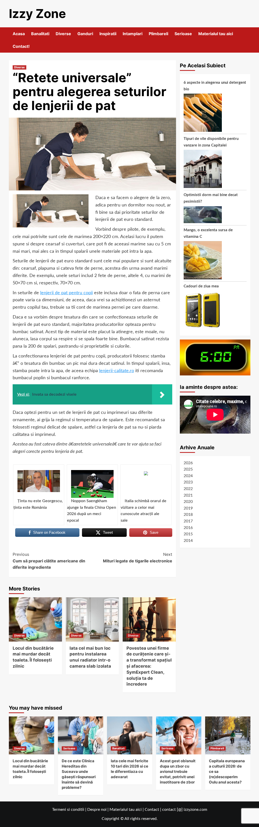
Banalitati (40, 33)
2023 (188, 482)
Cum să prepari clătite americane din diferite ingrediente (49, 561)
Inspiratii (107, 33)
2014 (188, 541)
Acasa (19, 33)
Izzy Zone (37, 13)
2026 (188, 463)
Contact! (21, 46)
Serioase (183, 33)
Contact (152, 810)
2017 (188, 521)
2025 (188, 469)
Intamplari (132, 33)
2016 (188, 528)
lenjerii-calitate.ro (116, 371)
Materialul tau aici (215, 33)
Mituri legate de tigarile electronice (137, 557)
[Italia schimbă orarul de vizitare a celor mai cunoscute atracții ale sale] (146, 484)
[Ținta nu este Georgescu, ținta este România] (38, 484)
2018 (188, 515)
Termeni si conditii (68, 810)
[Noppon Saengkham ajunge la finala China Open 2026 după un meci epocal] (92, 484)
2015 (188, 534)
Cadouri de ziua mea (201, 286)
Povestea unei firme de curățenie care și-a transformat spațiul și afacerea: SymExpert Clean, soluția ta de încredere (149, 666)
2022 (188, 489)
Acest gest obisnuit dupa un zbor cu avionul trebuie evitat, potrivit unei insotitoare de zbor (178, 771)
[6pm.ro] (215, 357)
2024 (188, 476)
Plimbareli (158, 33)
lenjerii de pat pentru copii (66, 293)
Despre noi (96, 810)
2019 (188, 508)
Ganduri (85, 33)
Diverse (63, 33)
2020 (188, 502)
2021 (188, 495)
